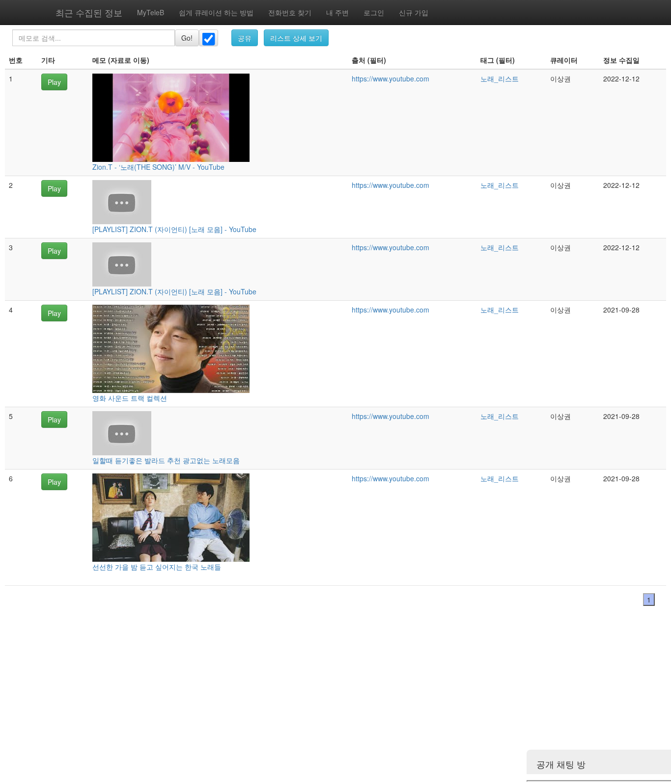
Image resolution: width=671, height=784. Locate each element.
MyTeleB (150, 12)
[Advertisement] (294, 701)
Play (54, 82)
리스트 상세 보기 (296, 38)
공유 (245, 38)
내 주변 (337, 12)
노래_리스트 (499, 78)
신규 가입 (413, 12)
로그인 (373, 12)
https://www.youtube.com (390, 78)
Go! (187, 38)
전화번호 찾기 (289, 12)
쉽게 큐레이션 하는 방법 (216, 12)
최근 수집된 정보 (89, 12)
